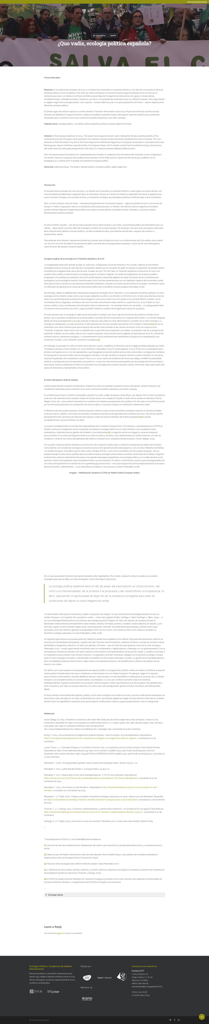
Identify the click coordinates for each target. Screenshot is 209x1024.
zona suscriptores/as (197, 2)
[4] (141, 417)
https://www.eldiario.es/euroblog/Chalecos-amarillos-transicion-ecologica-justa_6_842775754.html (92, 800)
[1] (69, 321)
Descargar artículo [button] (55, 895)
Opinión (113, 35)
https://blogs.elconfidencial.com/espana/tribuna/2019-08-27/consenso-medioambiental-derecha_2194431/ (93, 812)
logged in (60, 933)
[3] (98, 340)
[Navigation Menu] (204, 9)
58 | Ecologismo (99, 35)
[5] (109, 432)
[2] (152, 324)
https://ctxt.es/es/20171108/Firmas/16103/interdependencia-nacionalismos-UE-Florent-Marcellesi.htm (91, 778)
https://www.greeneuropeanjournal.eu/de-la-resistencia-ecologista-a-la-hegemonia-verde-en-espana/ (90, 738)
